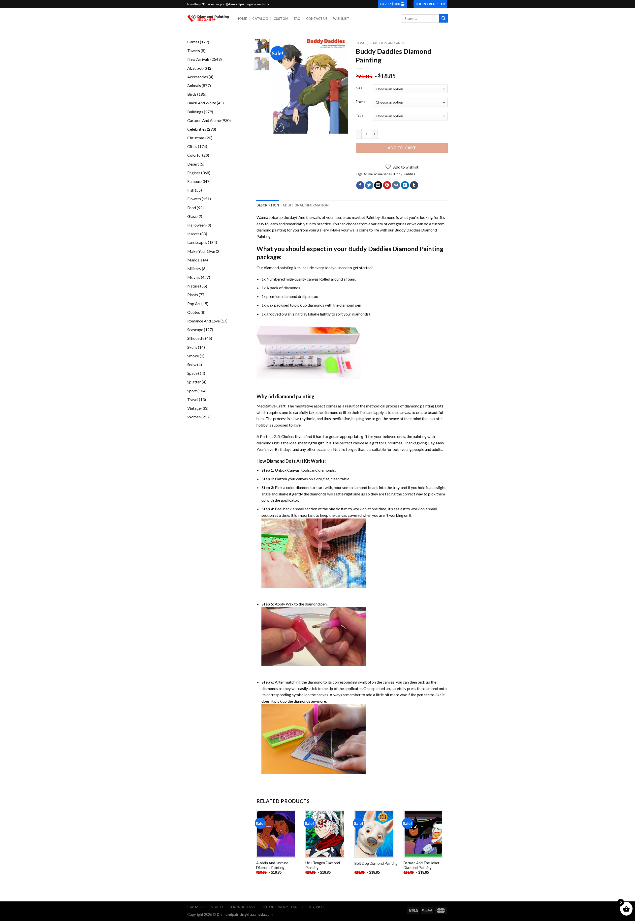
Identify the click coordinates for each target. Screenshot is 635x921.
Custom (281, 19)
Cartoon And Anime (388, 43)
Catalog (260, 19)
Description (267, 205)
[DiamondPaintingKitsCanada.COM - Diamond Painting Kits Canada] (208, 18)
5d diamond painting (291, 396)
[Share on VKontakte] (396, 185)
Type (359, 115)
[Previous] (280, 86)
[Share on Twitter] (369, 185)
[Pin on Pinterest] (387, 185)
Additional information (306, 205)
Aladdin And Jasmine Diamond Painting (272, 865)
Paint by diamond (380, 217)
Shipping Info (312, 907)
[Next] (340, 86)
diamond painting (278, 267)
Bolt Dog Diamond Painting (376, 863)
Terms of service (244, 907)
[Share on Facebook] (360, 185)
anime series (383, 174)
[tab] (267, 205)
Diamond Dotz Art (285, 461)
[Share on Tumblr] (414, 185)
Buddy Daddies (404, 174)
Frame (360, 102)
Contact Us (317, 19)
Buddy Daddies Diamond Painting (395, 248)
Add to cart (402, 147)
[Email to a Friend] (378, 185)
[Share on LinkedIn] (405, 185)
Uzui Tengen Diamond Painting (322, 865)
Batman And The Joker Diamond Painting (422, 865)
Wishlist (341, 19)
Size (359, 88)
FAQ (297, 19)
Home (242, 19)
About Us (218, 907)
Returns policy (275, 907)
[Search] (443, 18)
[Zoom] (279, 127)
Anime (368, 174)
